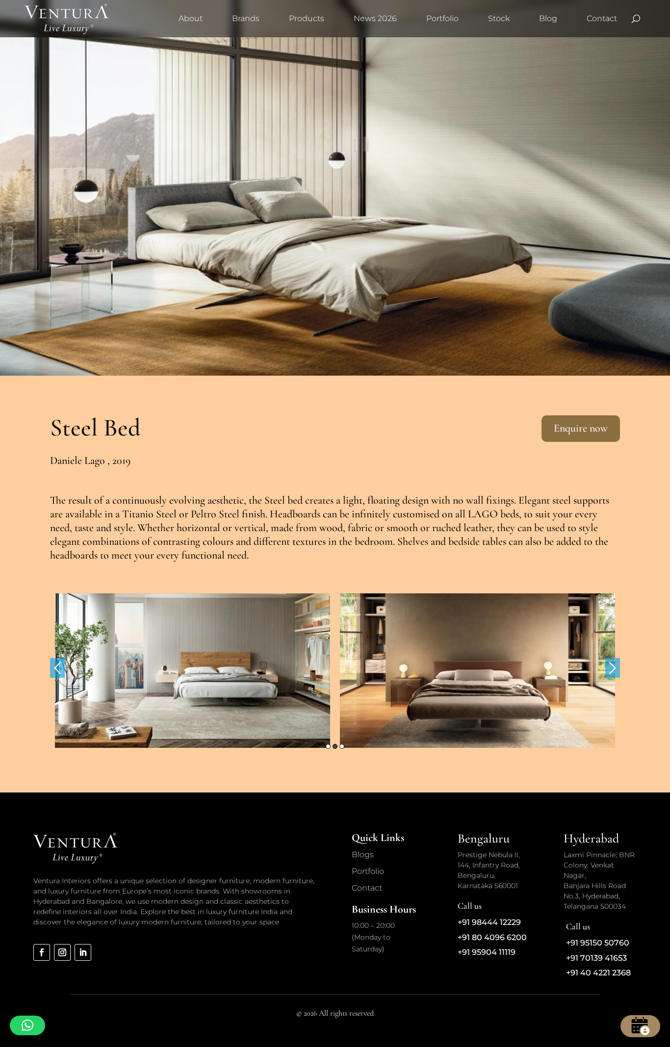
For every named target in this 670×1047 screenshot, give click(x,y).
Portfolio (442, 18)
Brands (245, 18)
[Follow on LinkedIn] (83, 952)
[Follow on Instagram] (62, 952)
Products (306, 18)
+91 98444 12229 (489, 922)
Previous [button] (57, 668)
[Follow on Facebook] (41, 952)
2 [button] (335, 746)
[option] (192, 670)
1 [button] (328, 746)
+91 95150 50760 (597, 942)
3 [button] (341, 746)
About (191, 18)
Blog (548, 18)
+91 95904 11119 (486, 952)
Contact (602, 18)
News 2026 (375, 18)
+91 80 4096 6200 (492, 937)
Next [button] (612, 668)
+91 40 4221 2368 (598, 972)
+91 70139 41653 (596, 958)
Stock (499, 18)
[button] (27, 1025)
